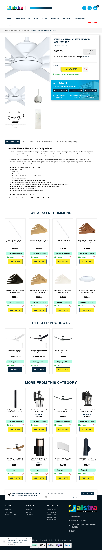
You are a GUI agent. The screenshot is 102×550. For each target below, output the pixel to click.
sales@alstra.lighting (78, 520)
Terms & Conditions (64, 497)
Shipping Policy (52, 519)
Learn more (86, 56)
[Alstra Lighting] (15, 8)
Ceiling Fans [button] (20, 18)
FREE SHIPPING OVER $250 (60, 96)
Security (66, 18)
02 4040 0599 (75, 516)
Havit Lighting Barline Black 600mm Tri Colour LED (15, 410)
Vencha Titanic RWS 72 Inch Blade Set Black (15, 291)
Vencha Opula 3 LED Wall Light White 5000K (63, 459)
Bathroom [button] (55, 18)
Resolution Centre (10, 514)
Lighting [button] (8, 18)
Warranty (28, 142)
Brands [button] (8, 25)
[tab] (12, 142)
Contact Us (29, 514)
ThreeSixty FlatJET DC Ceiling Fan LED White (15, 351)
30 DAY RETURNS (92, 96)
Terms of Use (51, 509)
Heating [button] (45, 18)
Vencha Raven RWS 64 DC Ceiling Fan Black (63, 351)
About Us (29, 509)
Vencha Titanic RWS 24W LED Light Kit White (87, 291)
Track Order (8, 512)
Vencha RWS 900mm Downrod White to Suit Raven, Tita (62, 241)
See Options (15, 370)
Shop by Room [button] (79, 18)
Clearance (92, 22)
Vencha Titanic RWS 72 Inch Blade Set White (63, 291)
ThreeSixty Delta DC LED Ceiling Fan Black (39, 351)
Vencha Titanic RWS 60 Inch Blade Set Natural (39, 291)
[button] (85, 69)
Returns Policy (51, 514)
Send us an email (76, 91)
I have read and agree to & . (62, 497)
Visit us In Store (90, 91)
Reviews (60, 142)
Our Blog (28, 512)
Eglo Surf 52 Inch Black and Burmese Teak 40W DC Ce (15, 459)
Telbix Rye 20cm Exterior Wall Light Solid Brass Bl (39, 410)
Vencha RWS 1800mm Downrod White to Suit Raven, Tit (15, 241)
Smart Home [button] (33, 18)
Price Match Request (90, 52)
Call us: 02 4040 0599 (61, 91)
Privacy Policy (73, 497)
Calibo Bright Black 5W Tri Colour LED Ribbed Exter (39, 459)
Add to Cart (71, 69)
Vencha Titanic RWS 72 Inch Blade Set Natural (39, 241)
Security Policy (51, 517)
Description (12, 142)
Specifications (44, 142)
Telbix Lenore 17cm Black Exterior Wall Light (87, 410)
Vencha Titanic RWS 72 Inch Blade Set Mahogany (87, 241)
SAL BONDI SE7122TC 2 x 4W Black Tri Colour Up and (87, 459)
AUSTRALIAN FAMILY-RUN (77, 96)
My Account (8, 509)
